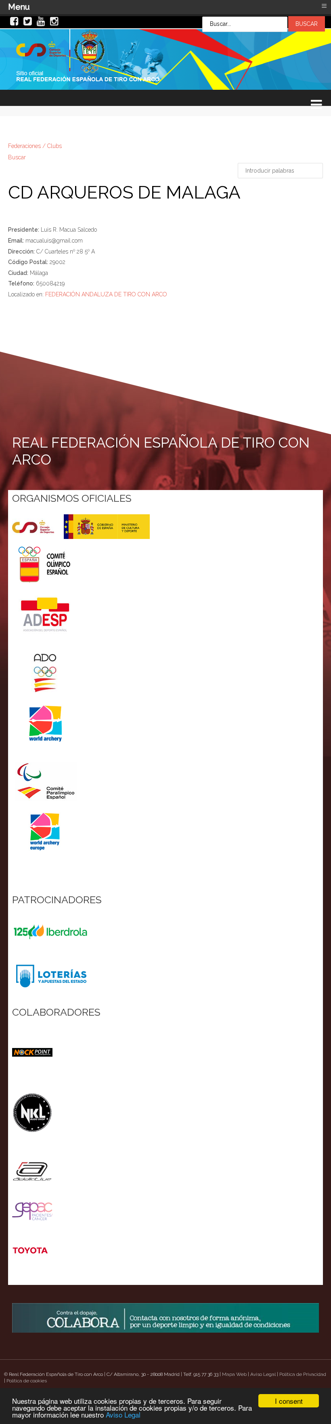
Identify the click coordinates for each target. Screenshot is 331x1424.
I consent (289, 1401)
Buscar (17, 157)
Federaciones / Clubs (35, 146)
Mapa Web (234, 1374)
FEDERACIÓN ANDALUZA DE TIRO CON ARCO (106, 294)
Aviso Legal (123, 1414)
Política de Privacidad (302, 1374)
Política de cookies (26, 1381)
